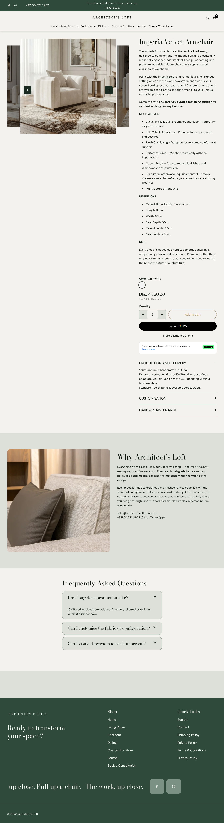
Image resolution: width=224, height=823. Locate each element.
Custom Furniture (123, 26)
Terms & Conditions (191, 750)
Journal (141, 26)
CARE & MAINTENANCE (158, 410)
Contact (183, 727)
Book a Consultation (161, 26)
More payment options (178, 335)
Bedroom (86, 26)
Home (53, 26)
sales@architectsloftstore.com (137, 513)
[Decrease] (143, 314)
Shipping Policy (188, 735)
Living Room (67, 26)
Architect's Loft (28, 814)
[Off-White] (142, 285)
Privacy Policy (187, 758)
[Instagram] (15, 5)
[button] (27, 90)
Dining (102, 26)
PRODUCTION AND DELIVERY (162, 363)
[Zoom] (111, 43)
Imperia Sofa (166, 76)
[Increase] (162, 314)
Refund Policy (187, 743)
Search (182, 720)
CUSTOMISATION (152, 398)
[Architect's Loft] (112, 22)
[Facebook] (9, 5)
